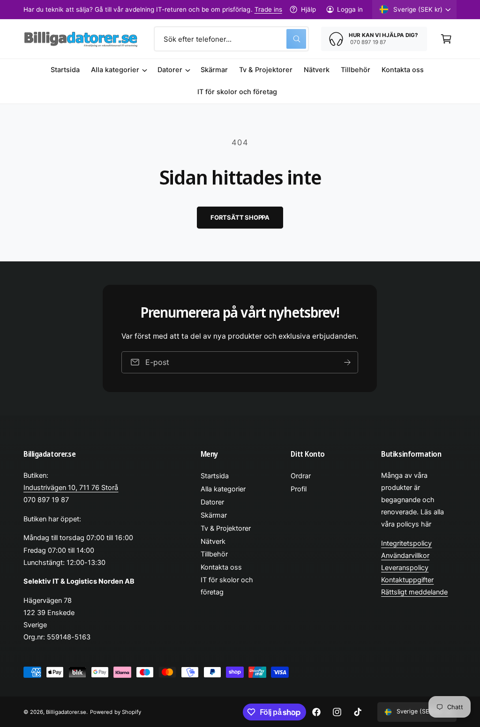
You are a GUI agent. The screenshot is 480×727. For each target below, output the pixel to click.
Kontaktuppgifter (407, 580)
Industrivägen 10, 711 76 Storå (70, 487)
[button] (446, 39)
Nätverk (213, 541)
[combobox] (231, 39)
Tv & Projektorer (226, 528)
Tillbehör (214, 554)
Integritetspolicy (406, 543)
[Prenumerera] (348, 362)
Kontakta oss (221, 567)
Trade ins (268, 9)
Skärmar (214, 515)
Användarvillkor (405, 555)
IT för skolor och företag (227, 586)
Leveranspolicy (404, 568)
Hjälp (308, 9)
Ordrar (301, 476)
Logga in (350, 9)
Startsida (215, 476)
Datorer (212, 502)
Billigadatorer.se (66, 712)
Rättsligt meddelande (414, 592)
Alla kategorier (223, 489)
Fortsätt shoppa (240, 217)
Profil (299, 489)
